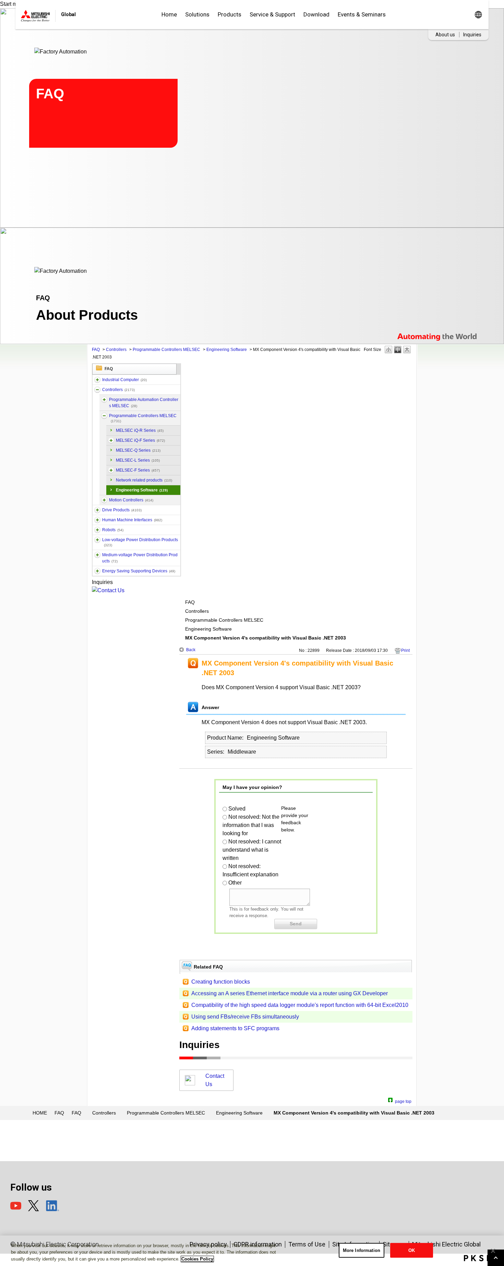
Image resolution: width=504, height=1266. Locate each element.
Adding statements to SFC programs (235, 1028)
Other (235, 883)
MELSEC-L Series (138, 460)
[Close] (493, 1250)
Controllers (116, 349)
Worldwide (478, 14)
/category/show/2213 (97, 540)
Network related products (144, 480)
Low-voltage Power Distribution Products (140, 542)
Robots (112, 529)
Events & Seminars (362, 14)
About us (445, 34)
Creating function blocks (220, 982)
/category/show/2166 (97, 520)
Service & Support (272, 14)
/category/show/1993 (97, 390)
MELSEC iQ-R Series (140, 430)
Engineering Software (226, 349)
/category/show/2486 (97, 380)
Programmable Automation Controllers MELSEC (143, 402)
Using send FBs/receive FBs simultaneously (245, 1017)
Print (405, 650)
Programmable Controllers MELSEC (166, 349)
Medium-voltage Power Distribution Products (140, 557)
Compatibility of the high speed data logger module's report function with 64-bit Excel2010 (299, 1005)
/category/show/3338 (104, 400)
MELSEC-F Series (138, 470)
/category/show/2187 (97, 530)
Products (229, 14)
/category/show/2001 (111, 440)
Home (169, 14)
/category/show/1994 (97, 510)
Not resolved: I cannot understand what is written (252, 850)
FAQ (96, 349)
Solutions (197, 14)
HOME (40, 1113)
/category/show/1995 (104, 416)
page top (403, 1100)
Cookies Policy (197, 1259)
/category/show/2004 (111, 470)
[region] (252, 1250)
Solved (236, 809)
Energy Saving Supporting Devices (138, 571)
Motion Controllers (131, 500)
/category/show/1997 (104, 500)
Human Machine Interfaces (132, 520)
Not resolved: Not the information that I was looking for (251, 825)
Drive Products (122, 510)
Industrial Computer (124, 379)
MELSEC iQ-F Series (140, 440)
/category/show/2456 (97, 555)
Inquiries (472, 34)
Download (316, 14)
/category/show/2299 (97, 571)
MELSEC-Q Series (138, 450)
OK (411, 1250)
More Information (361, 1250)
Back (190, 649)
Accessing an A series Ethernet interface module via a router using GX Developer (289, 993)
